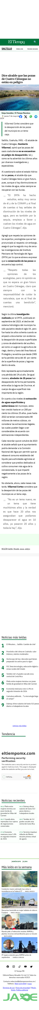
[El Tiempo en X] (31, 967)
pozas (22, 549)
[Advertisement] (19, 19)
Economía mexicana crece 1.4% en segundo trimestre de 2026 (19, 689)
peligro (27, 549)
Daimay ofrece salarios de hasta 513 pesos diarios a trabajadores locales (22, 704)
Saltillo (7, 48)
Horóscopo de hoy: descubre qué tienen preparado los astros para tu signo (21, 660)
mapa (30, 984)
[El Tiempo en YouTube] (27, 967)
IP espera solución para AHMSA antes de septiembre (16, 956)
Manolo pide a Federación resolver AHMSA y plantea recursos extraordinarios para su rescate (19, 933)
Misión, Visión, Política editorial (23, 989)
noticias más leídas (19, 726)
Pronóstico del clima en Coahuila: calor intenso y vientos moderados (21, 652)
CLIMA (25, 861)
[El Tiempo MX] (16, 43)
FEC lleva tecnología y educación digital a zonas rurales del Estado (22, 667)
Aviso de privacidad (23, 988)
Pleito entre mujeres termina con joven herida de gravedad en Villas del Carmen (21, 682)
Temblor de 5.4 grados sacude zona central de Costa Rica (20, 675)
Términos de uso (9, 988)
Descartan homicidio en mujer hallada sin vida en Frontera (19, 911)
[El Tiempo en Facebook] (9, 967)
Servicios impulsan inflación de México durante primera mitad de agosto (28, 835)
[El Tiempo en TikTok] (21, 967)
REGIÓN (5, 549)
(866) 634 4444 (20, 984)
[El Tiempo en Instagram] (15, 967)
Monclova (19, 49)
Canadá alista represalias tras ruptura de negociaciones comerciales (9, 822)
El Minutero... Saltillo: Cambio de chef (20, 644)
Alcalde (16, 549)
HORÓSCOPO (16, 861)
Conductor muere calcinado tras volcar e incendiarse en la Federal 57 (18, 890)
